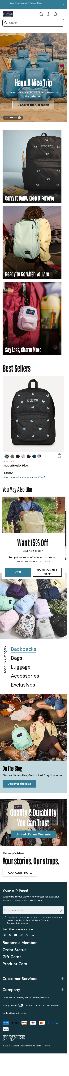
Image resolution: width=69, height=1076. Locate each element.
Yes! (18, 572)
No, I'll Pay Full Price (47, 572)
